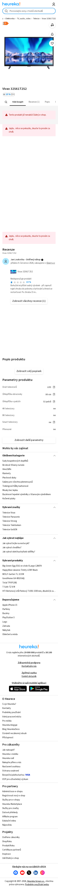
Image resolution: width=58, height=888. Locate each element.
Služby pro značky (10, 808)
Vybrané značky (11, 507)
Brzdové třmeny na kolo (13, 465)
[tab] (18, 102)
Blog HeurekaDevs (11, 729)
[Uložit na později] (52, 43)
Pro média (6, 720)
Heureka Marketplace (12, 804)
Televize (36, 18)
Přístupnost (7, 737)
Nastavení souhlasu (11, 766)
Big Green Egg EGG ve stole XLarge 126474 (21, 565)
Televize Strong (9, 521)
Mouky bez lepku (10, 490)
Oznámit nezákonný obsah (14, 733)
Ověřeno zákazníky (11, 837)
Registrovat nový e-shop (13, 795)
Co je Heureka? (9, 704)
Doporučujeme (10, 600)
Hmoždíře (6, 469)
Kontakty (6, 708)
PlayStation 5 (8, 617)
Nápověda (7, 825)
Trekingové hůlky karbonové (15, 486)
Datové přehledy (10, 812)
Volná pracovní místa (11, 716)
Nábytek (6, 630)
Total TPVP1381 (9, 582)
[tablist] (29, 102)
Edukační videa (9, 820)
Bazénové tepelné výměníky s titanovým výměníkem (26, 494)
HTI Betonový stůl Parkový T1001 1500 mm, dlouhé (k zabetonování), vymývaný (29, 591)
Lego (4, 621)
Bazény (5, 613)
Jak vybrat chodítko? (11, 547)
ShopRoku (7, 841)
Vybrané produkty (12, 560)
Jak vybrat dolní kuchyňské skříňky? (18, 551)
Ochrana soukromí (10, 770)
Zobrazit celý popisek (29, 371)
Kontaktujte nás (29, 666)
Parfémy (6, 609)
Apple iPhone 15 (9, 605)
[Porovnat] (52, 25)
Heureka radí (8, 758)
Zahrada (6, 626)
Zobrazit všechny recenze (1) (29, 301)
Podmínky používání (11, 712)
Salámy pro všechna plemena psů (17, 481)
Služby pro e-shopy (11, 799)
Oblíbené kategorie (13, 455)
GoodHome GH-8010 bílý (13, 578)
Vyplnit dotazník (29, 676)
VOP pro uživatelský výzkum (15, 779)
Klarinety (6, 473)
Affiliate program (10, 816)
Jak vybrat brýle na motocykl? (15, 543)
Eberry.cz (51, 263)
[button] (18, 102)
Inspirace (6, 854)
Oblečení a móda (10, 634)
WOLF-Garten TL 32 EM (13, 574)
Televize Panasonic (11, 516)
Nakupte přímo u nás (11, 762)
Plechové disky (9, 477)
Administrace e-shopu (12, 791)
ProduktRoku (8, 845)
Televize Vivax (8, 512)
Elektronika (10, 18)
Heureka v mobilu (10, 754)
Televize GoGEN (9, 529)
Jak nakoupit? (8, 749)
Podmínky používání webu (37, 884)
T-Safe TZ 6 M (8, 586)
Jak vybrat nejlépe (12, 538)
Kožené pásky (8, 498)
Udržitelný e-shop (10, 858)
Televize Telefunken (11, 525)
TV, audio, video (24, 18)
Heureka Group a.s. (35, 881)
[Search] (6, 102)
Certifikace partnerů (11, 849)
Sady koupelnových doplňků (15, 460)
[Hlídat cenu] (52, 34)
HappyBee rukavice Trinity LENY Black (20, 570)
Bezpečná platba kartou (13, 774)
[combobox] (29, 11)
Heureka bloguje (9, 725)
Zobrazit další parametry (29, 440)
